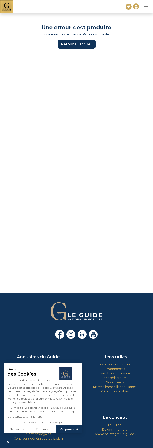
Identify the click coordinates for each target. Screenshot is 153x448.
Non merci (17, 429)
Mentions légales (38, 434)
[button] (7, 441)
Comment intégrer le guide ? (115, 434)
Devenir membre (115, 429)
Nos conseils (115, 382)
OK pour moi (69, 429)
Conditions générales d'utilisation (38, 438)
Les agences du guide (115, 364)
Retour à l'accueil (76, 44)
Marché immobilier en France (115, 387)
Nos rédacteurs (114, 378)
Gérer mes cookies (115, 391)
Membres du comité (115, 373)
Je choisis (42, 429)
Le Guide (114, 425)
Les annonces (115, 369)
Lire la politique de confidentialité (24, 416)
